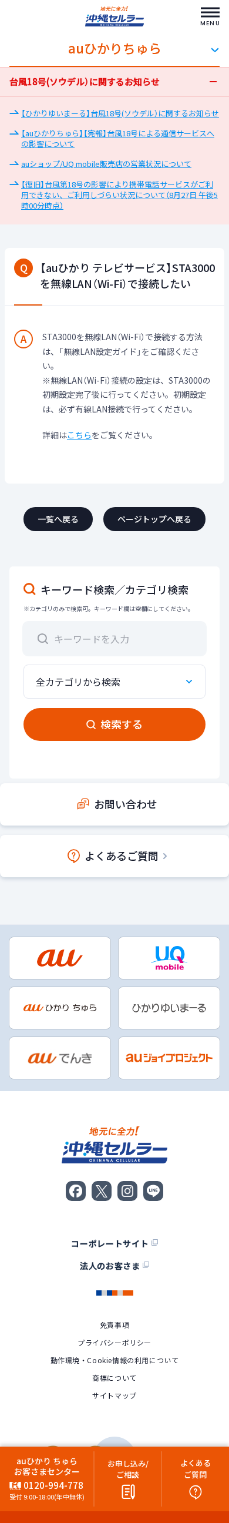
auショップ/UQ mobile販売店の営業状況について (106, 163)
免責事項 (114, 1325)
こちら (79, 435)
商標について (114, 1378)
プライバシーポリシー (114, 1342)
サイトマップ (114, 1395)
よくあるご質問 (122, 856)
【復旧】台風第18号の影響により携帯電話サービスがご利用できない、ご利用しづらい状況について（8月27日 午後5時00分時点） (119, 195)
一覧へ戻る (58, 519)
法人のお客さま (110, 1266)
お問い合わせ (125, 804)
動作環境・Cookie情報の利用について (114, 1360)
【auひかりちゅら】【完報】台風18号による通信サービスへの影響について (117, 138)
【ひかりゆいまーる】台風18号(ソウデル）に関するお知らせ (120, 113)
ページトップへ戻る (154, 519)
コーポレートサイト (110, 1243)
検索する (121, 724)
